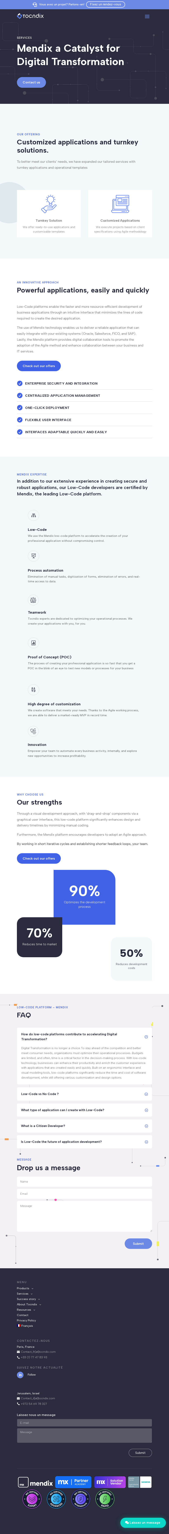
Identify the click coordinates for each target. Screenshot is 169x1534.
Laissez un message (145, 1523)
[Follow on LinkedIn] (20, 1375)
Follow (32, 1374)
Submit (138, 1244)
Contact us (31, 82)
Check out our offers (39, 366)
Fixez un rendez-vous (105, 4)
